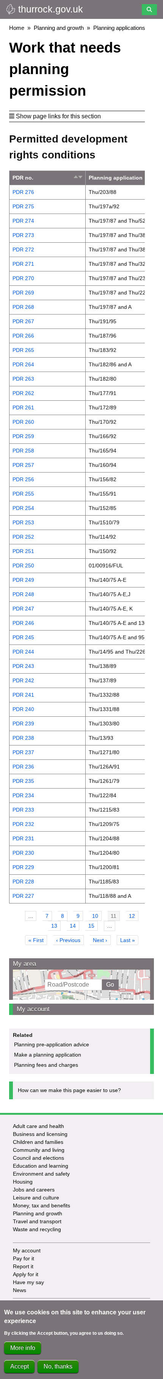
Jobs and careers (34, 1190)
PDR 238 (23, 738)
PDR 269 (23, 293)
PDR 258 (23, 451)
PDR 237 (23, 752)
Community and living (38, 1150)
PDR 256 (23, 479)
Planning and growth (59, 28)
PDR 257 (23, 465)
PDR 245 (23, 637)
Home (16, 28)
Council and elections (38, 1158)
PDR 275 (23, 206)
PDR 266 (23, 336)
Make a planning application (47, 1055)
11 (115, 917)
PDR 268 (23, 307)
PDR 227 (23, 896)
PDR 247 (23, 609)
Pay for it (23, 1258)
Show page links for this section (58, 116)
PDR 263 (23, 379)
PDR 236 (23, 767)
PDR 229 (23, 867)
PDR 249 (23, 580)
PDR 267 (23, 321)
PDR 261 (23, 407)
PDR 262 (23, 393)
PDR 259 (23, 436)
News (19, 1290)
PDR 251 (23, 551)
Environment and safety (41, 1174)
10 (97, 916)
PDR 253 (23, 522)
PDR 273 (23, 235)
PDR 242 (23, 680)
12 (133, 916)
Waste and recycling (37, 1229)
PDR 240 (23, 709)
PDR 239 (23, 723)
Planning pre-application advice (51, 1044)
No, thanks (58, 1366)
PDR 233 (23, 810)
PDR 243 (23, 666)
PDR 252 (23, 537)
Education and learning (40, 1166)
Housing (23, 1182)
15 (93, 926)
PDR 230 (23, 853)
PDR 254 (23, 508)
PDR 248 (23, 594)
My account (33, 1009)
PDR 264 (23, 364)
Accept (19, 1366)
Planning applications (119, 28)
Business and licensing (40, 1134)
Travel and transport (37, 1221)
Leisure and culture (36, 1198)
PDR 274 (23, 221)
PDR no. (23, 178)
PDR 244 (23, 652)
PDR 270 (23, 278)
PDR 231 (23, 838)
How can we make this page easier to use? (69, 1090)
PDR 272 (23, 249)
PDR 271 (23, 264)
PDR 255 (23, 494)
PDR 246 (23, 623)
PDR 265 (23, 350)
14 (74, 926)
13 (56, 926)
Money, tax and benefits (41, 1205)
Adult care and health (38, 1126)
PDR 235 (23, 781)
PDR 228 (23, 882)
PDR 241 (23, 695)
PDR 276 (23, 192)
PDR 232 (23, 824)
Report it (23, 1266)
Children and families (38, 1142)
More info (22, 1348)
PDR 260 (23, 422)
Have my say (28, 1282)
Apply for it (25, 1274)
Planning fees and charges (46, 1065)
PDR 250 (23, 565)
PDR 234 (23, 795)
